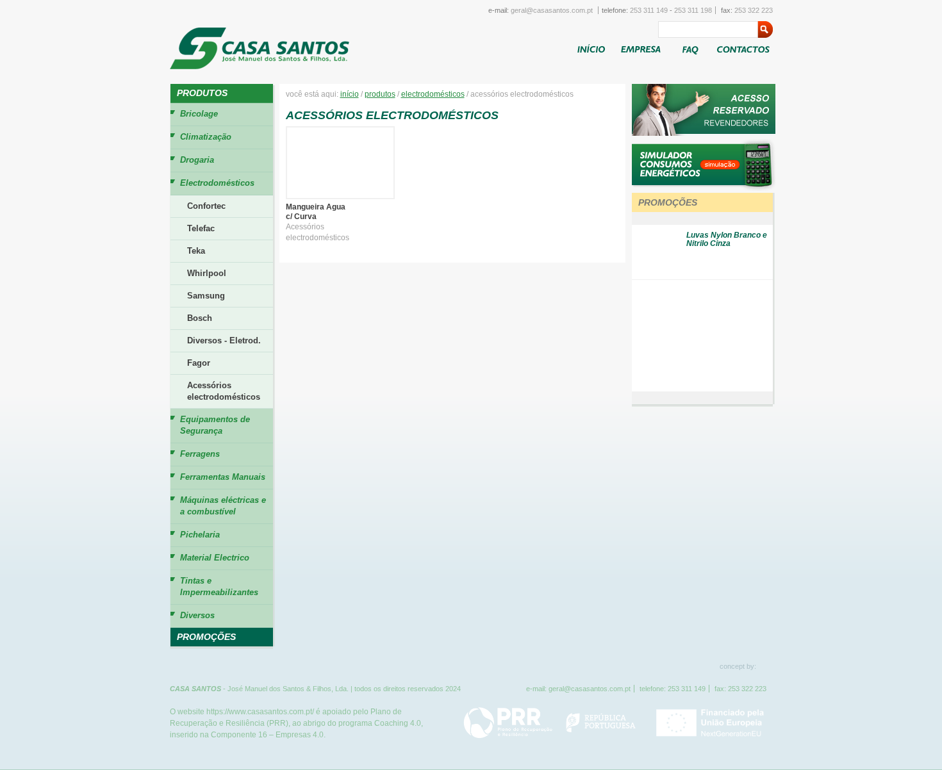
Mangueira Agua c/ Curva (315, 211)
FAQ (690, 50)
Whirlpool (206, 273)
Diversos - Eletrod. (224, 340)
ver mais (746, 203)
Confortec (206, 206)
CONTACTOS (744, 48)
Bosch (199, 318)
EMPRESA (643, 48)
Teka (196, 251)
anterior (702, 218)
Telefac (201, 228)
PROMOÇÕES (206, 637)
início (349, 94)
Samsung (206, 295)
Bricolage (199, 114)
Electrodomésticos (433, 94)
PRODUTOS (202, 93)
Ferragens (200, 454)
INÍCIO (591, 48)
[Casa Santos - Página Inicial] (259, 49)
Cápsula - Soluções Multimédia (766, 665)
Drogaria (197, 160)
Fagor (198, 363)
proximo (702, 397)
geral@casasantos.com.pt (552, 10)
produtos (380, 94)
